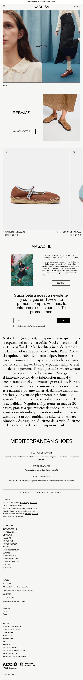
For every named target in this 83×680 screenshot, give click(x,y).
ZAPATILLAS (7, 568)
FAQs (4, 641)
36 (6, 235)
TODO (5, 571)
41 (18, 235)
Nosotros (6, 623)
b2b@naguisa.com (31, 514)
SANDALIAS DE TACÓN (11, 559)
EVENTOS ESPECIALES (11, 550)
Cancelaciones (8, 632)
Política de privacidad (37, 326)
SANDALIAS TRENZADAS (12, 562)
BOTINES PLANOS (9, 541)
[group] (41, 46)
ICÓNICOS (6, 553)
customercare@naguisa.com (27, 508)
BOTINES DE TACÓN (10, 544)
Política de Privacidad (10, 647)
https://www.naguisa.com (14, 516)
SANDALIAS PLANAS (10, 556)
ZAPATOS (6, 565)
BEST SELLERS (8, 532)
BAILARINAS (7, 538)
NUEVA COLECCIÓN (10, 529)
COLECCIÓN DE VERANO (21, 131)
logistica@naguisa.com (28, 503)
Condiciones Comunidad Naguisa (14, 656)
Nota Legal (6, 644)
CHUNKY (6, 547)
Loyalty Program (8, 638)
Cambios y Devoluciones (11, 629)
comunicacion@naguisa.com (24, 511)
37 (8, 235)
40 (15, 235)
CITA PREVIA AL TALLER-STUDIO (14, 601)
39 (13, 235)
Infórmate (70, 481)
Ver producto (36, 219)
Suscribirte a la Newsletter (12, 626)
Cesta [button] (76, 6)
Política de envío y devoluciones (14, 650)
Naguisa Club (7, 635)
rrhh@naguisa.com (16, 505)
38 (10, 235)
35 (3, 235)
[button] (12, 6)
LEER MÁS (61, 283)
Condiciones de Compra (11, 653)
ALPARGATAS (7, 535)
